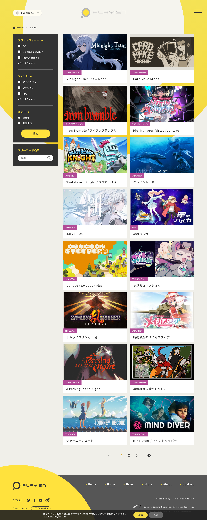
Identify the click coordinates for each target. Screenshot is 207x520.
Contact (188, 484)
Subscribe (43, 508)
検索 (35, 134)
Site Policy (164, 498)
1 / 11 (109, 455)
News (130, 484)
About (167, 484)
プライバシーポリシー (54, 516)
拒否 (156, 515)
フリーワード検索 (28, 150)
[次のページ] (149, 455)
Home (20, 27)
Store (148, 484)
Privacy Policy (185, 498)
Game (111, 484)
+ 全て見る (26, 63)
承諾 (140, 515)
